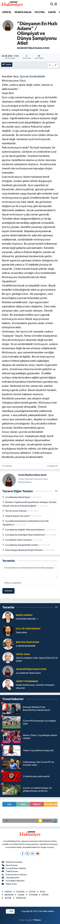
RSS (11, 911)
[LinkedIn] (32, 853)
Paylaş (8, 64)
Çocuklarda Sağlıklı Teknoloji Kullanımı (25, 530)
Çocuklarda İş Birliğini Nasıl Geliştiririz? (25, 535)
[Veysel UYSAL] (8, 657)
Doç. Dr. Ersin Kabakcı (28, 629)
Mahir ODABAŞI (24, 615)
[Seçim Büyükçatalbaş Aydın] (8, 25)
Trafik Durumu (12, 871)
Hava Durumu (12, 865)
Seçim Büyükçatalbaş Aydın (33, 48)
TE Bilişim (37, 920)
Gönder (8, 591)
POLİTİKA (40, 12)
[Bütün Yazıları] (56, 491)
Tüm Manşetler (12, 878)
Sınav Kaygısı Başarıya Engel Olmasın (24, 550)
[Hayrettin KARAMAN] (8, 684)
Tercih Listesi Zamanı (16, 511)
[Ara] (51, 4)
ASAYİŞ (52, 12)
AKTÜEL (8, 898)
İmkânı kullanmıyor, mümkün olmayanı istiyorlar (35, 686)
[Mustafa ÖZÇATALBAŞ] (8, 644)
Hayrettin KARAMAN (27, 681)
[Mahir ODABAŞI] (8, 617)
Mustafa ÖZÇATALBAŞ (27, 642)
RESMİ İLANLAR (23, 12)
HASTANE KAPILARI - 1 (27, 619)
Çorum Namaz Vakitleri (16, 868)
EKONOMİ (9, 895)
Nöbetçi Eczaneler (14, 862)
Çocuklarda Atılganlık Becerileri (22, 545)
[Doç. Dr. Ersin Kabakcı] (8, 630)
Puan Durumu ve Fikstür (16, 875)
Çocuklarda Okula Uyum (18, 497)
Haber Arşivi (11, 884)
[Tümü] (56, 607)
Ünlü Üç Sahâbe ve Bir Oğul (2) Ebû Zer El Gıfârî (37, 659)
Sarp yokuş (21, 632)
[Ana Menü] (55, 4)
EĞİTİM (45, 895)
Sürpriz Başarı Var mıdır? (18, 516)
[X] (27, 853)
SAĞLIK (21, 895)
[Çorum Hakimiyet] (12, 4)
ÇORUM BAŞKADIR (25, 646)
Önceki (8, 466)
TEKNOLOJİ (21, 898)
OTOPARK (33, 895)
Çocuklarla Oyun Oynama (18, 540)
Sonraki (51, 466)
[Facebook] (22, 853)
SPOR (42, 892)
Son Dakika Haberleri (15, 881)
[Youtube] (37, 853)
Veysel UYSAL (23, 654)
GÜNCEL (6, 12)
